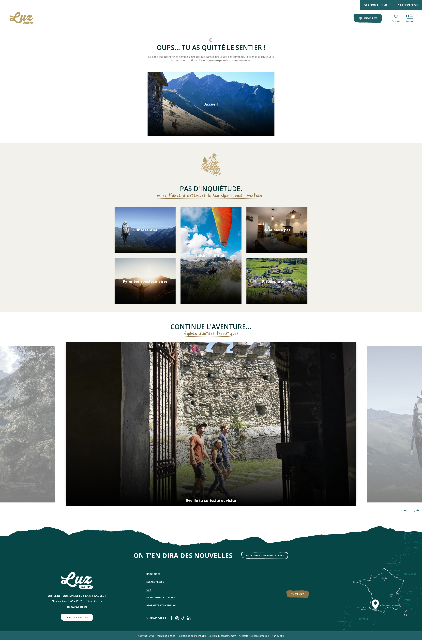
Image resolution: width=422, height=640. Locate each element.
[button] (406, 511)
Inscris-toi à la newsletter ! (265, 555)
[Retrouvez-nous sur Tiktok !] (183, 618)
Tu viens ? (297, 593)
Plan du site (277, 635)
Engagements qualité (160, 597)
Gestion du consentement (222, 635)
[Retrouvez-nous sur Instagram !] (177, 618)
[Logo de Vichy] (77, 580)
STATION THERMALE (377, 5)
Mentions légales (166, 635)
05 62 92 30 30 (77, 607)
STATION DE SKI (408, 5)
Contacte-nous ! (77, 617)
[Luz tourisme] (17, 18)
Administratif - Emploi (161, 605)
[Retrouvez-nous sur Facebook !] (171, 618)
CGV (148, 589)
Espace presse (155, 581)
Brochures (153, 574)
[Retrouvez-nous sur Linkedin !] (189, 618)
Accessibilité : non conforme (254, 635)
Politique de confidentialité (192, 635)
